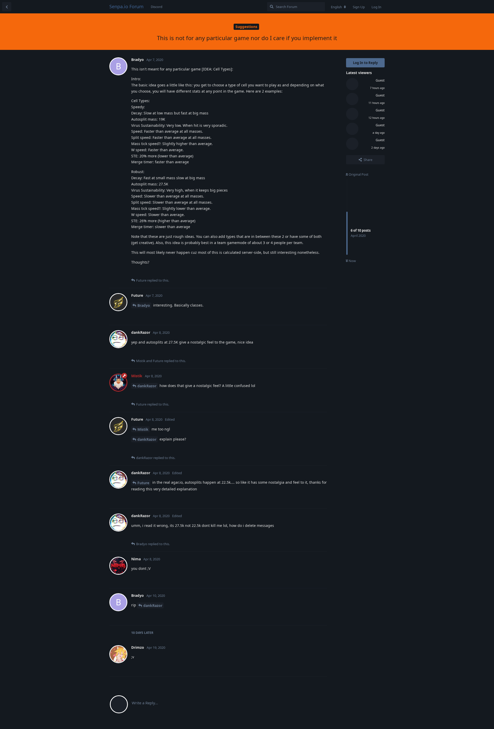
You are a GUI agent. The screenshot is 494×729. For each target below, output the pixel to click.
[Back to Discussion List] (6, 6)
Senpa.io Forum (126, 6)
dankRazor (146, 385)
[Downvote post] (308, 272)
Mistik (142, 429)
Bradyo (143, 305)
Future (143, 482)
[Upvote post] (297, 272)
